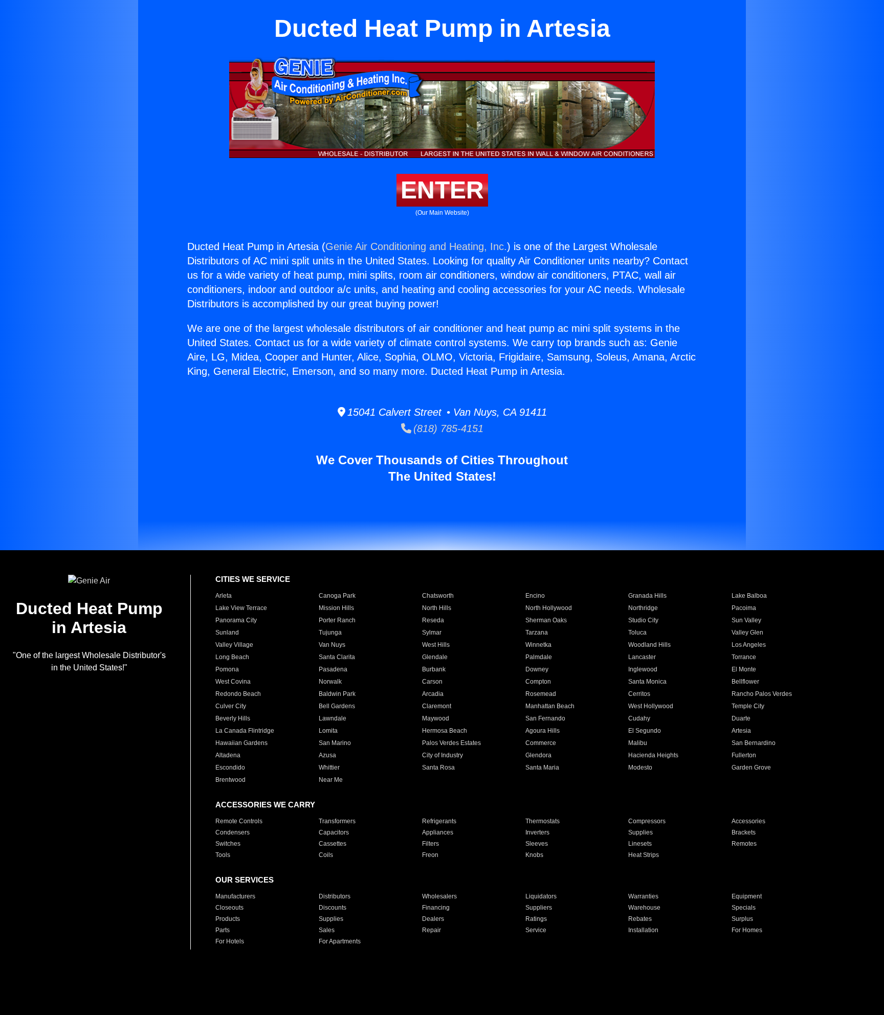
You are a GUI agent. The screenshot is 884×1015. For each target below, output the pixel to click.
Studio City (643, 620)
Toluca (637, 632)
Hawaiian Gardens (241, 743)
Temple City (748, 706)
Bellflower (745, 681)
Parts (222, 930)
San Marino (335, 743)
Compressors (647, 821)
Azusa (327, 755)
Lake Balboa (749, 595)
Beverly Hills (232, 718)
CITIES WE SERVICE (252, 579)
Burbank (434, 669)
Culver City (230, 706)
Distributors (334, 896)
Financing (436, 907)
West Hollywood (650, 706)
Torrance (744, 657)
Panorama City (236, 620)
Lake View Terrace (241, 608)
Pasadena (333, 669)
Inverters (537, 832)
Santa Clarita (337, 657)
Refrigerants (439, 821)
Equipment (747, 896)
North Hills (436, 608)
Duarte (741, 718)
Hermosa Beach (444, 730)
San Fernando (545, 718)
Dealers (433, 918)
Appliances (437, 832)
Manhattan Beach (549, 706)
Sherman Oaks (546, 620)
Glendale (435, 657)
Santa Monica (647, 681)
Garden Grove (751, 767)
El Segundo (644, 730)
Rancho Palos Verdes (762, 693)
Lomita (328, 730)
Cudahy (639, 718)
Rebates (640, 918)
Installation (643, 930)
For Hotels (229, 941)
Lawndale (332, 718)
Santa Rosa (438, 767)
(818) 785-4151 (447, 428)
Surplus (742, 918)
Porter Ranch (337, 620)
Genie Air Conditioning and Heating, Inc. (416, 246)
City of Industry (442, 755)
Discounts (332, 907)
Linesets (640, 843)
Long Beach (232, 657)
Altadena (227, 755)
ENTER (442, 190)
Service (535, 930)
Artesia (741, 730)
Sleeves (536, 843)
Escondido (230, 767)
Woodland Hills (649, 644)
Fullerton (744, 755)
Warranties (643, 896)
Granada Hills (647, 595)
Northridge (643, 608)
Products (227, 918)
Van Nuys (332, 644)
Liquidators (541, 896)
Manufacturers (235, 896)
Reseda (433, 620)
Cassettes (332, 843)
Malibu (637, 743)
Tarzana (536, 632)
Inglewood (642, 669)
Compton (538, 681)
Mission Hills (336, 608)
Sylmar (431, 632)
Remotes (744, 843)
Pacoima (744, 608)
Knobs (534, 855)
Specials (744, 907)
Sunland (227, 632)
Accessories (748, 821)
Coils (326, 855)
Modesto (640, 767)
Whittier (329, 767)
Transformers (337, 821)
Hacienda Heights (653, 755)
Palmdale (538, 657)
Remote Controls (238, 821)
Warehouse (644, 907)
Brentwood (230, 779)
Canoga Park (337, 595)
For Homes (747, 930)
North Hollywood (548, 608)
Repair (431, 930)
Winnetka (538, 644)
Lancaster (642, 657)
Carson (432, 681)
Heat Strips (643, 855)
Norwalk (330, 681)
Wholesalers (439, 896)
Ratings (536, 918)
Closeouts (229, 907)
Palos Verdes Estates (451, 743)
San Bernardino (754, 743)
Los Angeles (749, 644)
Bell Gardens (337, 706)
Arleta (223, 595)
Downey (536, 669)
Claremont (436, 706)
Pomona (227, 669)
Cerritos (639, 693)
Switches (227, 843)
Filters (430, 843)
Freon (430, 855)
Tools (222, 855)
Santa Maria (542, 767)
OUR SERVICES (244, 879)
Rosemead (540, 693)
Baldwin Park (337, 693)
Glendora (538, 755)
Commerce (540, 743)
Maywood (435, 718)
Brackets (744, 832)
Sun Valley (746, 620)
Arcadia (433, 693)
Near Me (331, 779)
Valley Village (234, 644)
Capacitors (334, 832)
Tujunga (330, 632)
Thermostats (542, 821)
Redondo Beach (238, 693)
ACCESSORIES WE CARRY (265, 804)
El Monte (744, 669)
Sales (327, 930)
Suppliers (538, 907)
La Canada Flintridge (244, 730)
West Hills (436, 644)
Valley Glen (747, 632)
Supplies (640, 832)
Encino (535, 595)
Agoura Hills (542, 730)
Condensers (232, 832)
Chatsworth (438, 595)
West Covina (233, 681)
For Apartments (340, 941)
